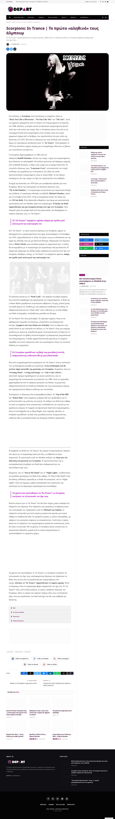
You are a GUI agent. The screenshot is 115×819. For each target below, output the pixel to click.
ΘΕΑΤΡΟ (73, 17)
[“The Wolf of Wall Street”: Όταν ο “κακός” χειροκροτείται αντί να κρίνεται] (65, 782)
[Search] (105, 17)
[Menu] (10, 17)
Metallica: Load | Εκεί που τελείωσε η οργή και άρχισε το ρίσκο (39, 713)
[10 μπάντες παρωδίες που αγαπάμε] (63, 702)
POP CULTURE (52, 17)
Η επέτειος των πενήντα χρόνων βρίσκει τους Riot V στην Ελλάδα (99, 300)
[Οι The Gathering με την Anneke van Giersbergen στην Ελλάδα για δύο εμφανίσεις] (84, 311)
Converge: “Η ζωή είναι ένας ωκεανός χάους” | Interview (99, 181)
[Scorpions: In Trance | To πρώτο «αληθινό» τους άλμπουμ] (57, 82)
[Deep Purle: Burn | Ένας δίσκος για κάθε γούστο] (16, 726)
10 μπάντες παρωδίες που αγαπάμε (62, 712)
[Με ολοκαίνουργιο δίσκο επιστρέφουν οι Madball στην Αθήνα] (94, 267)
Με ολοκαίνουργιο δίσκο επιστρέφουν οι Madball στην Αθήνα (32, 1)
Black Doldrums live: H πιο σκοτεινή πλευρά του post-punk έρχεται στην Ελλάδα (89, 762)
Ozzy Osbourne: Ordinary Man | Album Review (62, 735)
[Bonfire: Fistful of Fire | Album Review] (39, 726)
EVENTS (63, 17)
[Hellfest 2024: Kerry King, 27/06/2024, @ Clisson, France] (84, 192)
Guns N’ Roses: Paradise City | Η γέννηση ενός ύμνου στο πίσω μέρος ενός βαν (16, 713)
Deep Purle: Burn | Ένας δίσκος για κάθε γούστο (14, 735)
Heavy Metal (18, 652)
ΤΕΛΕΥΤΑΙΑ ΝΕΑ (18, 17)
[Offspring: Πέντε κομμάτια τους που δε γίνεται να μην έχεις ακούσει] (84, 154)
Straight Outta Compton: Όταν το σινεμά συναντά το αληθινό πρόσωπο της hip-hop (89, 772)
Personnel (16, 616)
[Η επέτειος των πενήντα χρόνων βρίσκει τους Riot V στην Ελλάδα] (84, 300)
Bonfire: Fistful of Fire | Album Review (37, 735)
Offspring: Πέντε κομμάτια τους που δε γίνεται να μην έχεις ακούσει (98, 155)
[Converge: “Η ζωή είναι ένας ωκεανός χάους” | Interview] (84, 181)
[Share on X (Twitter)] (11, 49)
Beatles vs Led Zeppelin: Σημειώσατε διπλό (23, 683)
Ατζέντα (82, 275)
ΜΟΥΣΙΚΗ (31, 17)
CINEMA (41, 17)
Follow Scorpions (18, 621)
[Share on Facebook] (7, 49)
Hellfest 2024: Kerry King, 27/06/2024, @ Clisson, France (99, 192)
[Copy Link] (14, 49)
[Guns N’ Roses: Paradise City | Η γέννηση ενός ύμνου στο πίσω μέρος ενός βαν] (16, 702)
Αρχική (8, 22)
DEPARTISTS (84, 17)
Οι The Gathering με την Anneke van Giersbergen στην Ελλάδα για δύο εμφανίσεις (99, 312)
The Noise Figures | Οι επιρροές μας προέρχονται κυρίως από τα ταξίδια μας (100, 168)
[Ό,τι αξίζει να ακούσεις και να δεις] (19, 9)
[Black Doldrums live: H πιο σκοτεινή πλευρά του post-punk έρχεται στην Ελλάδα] (65, 763)
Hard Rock (10, 652)
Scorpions (27, 652)
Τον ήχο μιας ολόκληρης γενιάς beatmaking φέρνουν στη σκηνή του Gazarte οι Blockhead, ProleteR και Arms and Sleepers (99, 326)
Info (14, 608)
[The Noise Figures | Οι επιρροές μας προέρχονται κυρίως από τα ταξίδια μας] (84, 168)
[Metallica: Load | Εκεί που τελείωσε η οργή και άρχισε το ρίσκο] (39, 702)
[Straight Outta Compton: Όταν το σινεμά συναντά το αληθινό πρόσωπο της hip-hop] (65, 773)
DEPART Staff (15, 44)
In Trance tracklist (18, 612)
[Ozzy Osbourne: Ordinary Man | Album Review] (63, 726)
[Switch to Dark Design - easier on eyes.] (103, 17)
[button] (40, 608)
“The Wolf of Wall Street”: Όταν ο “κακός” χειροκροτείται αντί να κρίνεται (85, 781)
